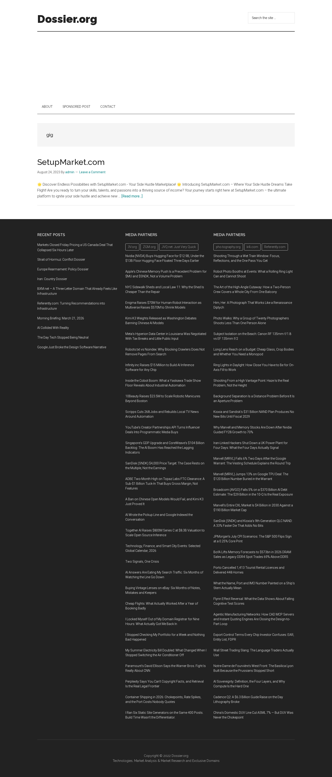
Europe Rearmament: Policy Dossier (63, 269)
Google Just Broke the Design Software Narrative (71, 347)
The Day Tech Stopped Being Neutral (63, 337)
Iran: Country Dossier (52, 279)
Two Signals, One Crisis (142, 561)
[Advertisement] (166, 65)
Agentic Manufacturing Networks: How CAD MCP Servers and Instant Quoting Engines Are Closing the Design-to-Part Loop (253, 619)
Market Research (173, 761)
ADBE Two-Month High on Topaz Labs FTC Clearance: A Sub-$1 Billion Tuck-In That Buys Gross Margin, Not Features (165, 483)
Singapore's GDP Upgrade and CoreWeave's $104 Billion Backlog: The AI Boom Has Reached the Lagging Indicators (164, 447)
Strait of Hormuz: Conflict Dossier (61, 259)
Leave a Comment (92, 172)
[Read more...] (132, 196)
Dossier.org (67, 19)
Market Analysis (145, 761)
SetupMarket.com (71, 162)
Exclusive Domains (206, 761)
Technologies (123, 761)
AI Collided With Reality (53, 328)
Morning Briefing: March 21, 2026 (60, 318)
